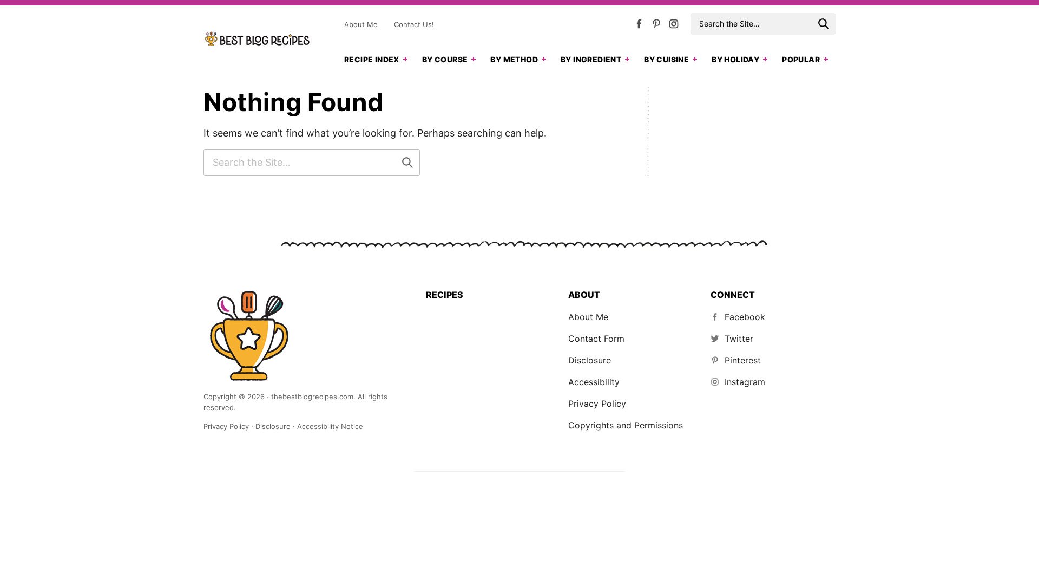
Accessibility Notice (330, 426)
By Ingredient (591, 59)
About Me (361, 24)
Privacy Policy (597, 403)
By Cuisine (666, 59)
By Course (445, 59)
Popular (801, 59)
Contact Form (596, 338)
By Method (514, 59)
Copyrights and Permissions (625, 425)
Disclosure (589, 360)
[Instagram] (673, 26)
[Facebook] (639, 26)
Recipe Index (371, 59)
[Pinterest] (656, 26)
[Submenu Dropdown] (405, 59)
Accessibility (594, 381)
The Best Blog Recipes (257, 39)
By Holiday (735, 59)
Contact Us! (414, 24)
